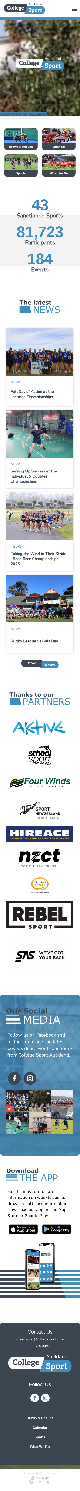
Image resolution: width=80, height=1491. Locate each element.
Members (41, 1477)
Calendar (40, 1427)
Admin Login (42, 1482)
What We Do (40, 1447)
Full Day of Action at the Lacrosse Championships (32, 394)
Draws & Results (40, 1418)
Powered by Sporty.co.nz (40, 1473)
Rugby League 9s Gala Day (34, 641)
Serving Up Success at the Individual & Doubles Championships (34, 476)
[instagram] (30, 1078)
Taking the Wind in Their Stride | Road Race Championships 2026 (38, 558)
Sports (39, 1437)
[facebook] (14, 1078)
